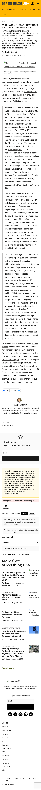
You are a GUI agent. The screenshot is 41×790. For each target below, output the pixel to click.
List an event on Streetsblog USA (6, 767)
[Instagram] (20, 714)
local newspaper (15, 149)
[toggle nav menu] (38, 3)
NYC (3, 9)
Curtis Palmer (7, 74)
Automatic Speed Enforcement (12, 628)
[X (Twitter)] (15, 714)
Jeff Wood (6, 659)
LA (26, 9)
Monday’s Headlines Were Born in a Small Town (11, 597)
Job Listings (5, 755)
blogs (30, 146)
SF (30, 9)
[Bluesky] (31, 714)
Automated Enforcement (10, 570)
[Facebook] (10, 714)
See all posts (8, 668)
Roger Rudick (7, 639)
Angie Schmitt (11, 52)
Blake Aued (6, 603)
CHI (39, 9)
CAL (34, 9)
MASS (21, 9)
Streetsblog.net (7, 22)
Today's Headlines (8, 592)
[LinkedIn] (26, 714)
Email (5, 453)
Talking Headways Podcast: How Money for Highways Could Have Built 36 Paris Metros (13, 652)
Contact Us (5, 759)
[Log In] (32, 3)
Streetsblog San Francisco (12, 627)
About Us (5, 726)
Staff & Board (6, 730)
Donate (4, 14)
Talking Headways (8, 646)
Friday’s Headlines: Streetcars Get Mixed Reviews (12, 614)
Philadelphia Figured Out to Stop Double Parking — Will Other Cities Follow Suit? (14, 576)
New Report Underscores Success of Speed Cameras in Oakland (14, 633)
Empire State (12, 9)
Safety (4, 609)
